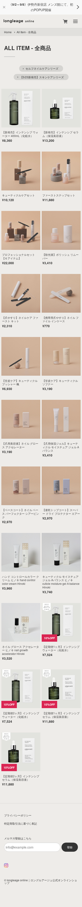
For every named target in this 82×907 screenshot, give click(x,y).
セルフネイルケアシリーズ (42, 68)
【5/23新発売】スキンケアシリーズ (42, 77)
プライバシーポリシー (17, 815)
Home (8, 32)
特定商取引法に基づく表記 (20, 823)
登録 (69, 847)
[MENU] (75, 21)
